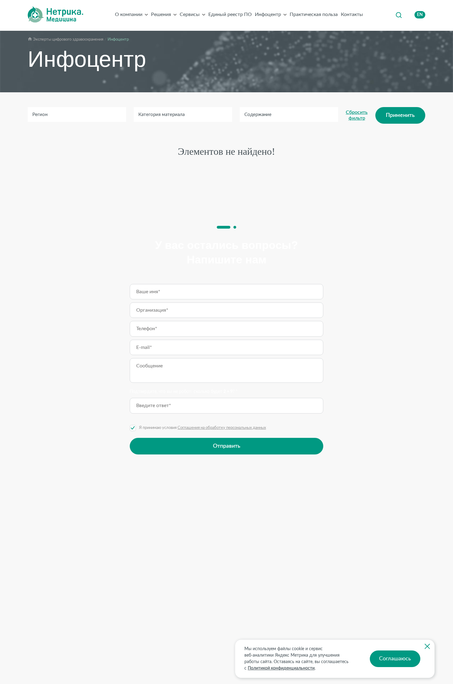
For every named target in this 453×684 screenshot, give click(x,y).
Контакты (352, 14)
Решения (161, 14)
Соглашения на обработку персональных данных (222, 428)
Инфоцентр (268, 14)
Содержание (257, 114)
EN (420, 15)
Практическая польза (314, 14)
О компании (128, 14)
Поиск (398, 14)
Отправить (226, 446)
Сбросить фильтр (357, 115)
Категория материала (161, 114)
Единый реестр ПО (230, 14)
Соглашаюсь (395, 659)
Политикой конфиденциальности (281, 668)
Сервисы (190, 14)
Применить (400, 115)
